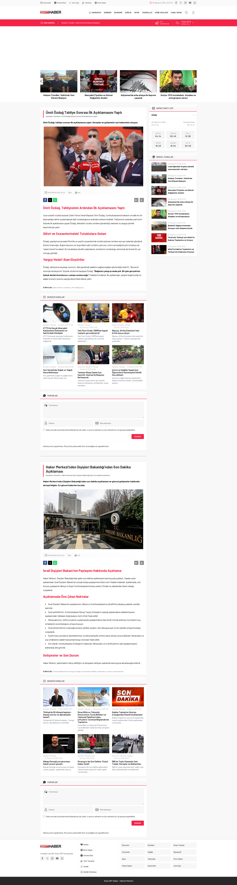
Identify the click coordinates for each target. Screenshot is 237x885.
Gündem (57, 116)
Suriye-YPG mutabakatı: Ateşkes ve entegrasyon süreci (138, 96)
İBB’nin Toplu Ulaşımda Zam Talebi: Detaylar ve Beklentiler (126, 762)
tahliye (60, 287)
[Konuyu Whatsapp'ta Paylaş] (55, 200)
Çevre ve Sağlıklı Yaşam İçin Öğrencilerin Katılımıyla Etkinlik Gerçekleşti (127, 372)
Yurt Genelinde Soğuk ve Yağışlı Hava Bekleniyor (57, 371)
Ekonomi (81, 367)
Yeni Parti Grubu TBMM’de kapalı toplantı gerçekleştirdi (93, 331)
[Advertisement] (118, 47)
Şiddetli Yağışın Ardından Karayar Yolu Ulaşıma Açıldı (178, 96)
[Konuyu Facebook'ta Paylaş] (45, 200)
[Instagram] (185, 3)
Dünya (114, 325)
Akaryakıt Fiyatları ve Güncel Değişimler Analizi (80, 23)
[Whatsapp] (195, 3)
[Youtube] (190, 3)
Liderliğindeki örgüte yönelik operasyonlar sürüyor (181, 167)
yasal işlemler (118, 671)
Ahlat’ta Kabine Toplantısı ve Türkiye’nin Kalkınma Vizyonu (181, 250)
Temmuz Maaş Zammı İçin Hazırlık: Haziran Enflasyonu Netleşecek (91, 375)
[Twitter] (181, 3)
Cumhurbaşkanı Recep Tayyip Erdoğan (67, 671)
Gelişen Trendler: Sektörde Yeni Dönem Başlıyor (180, 179)
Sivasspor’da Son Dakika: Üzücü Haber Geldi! (93, 762)
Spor (93, 756)
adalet (55, 287)
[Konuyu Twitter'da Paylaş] (50, 200)
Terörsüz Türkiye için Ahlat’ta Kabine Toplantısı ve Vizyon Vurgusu (181, 240)
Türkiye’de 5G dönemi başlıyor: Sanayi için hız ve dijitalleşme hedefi (57, 714)
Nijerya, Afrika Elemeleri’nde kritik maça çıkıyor (125, 331)
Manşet (53, 325)
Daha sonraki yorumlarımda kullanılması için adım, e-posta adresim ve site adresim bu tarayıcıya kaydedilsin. (90, 430)
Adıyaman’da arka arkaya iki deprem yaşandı (98, 96)
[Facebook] (176, 3)
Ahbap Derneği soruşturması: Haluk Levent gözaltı (57, 762)
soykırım (109, 671)
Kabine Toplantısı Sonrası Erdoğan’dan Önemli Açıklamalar (127, 713)
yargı (82, 287)
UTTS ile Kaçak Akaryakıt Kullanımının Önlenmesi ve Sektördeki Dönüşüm (55, 330)
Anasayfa (49, 116)
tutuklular (66, 287)
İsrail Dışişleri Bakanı (89, 671)
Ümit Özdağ (75, 287)
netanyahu (101, 671)
